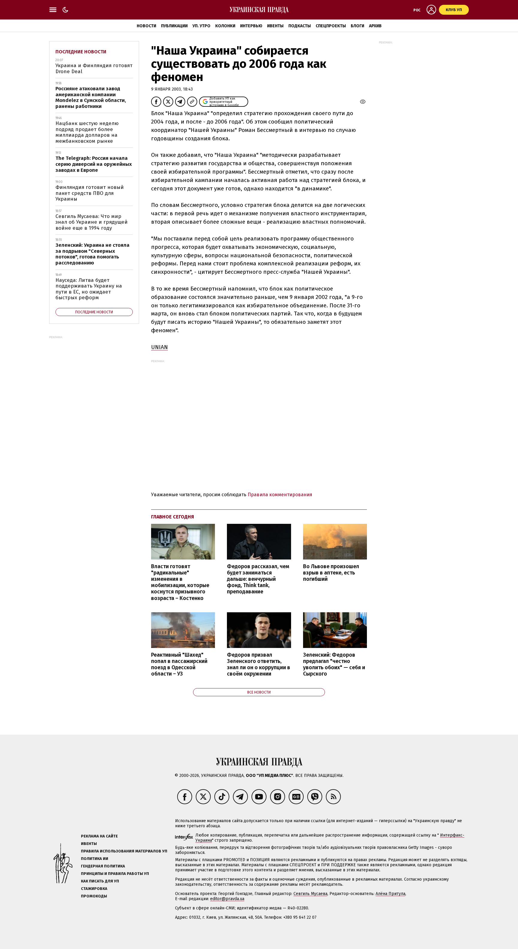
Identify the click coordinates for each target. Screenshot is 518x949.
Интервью (251, 25)
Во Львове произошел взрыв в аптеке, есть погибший (331, 572)
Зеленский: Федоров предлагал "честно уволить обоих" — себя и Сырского (334, 664)
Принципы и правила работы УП (115, 873)
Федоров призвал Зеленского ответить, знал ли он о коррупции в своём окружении (258, 664)
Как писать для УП (100, 881)
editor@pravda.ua (227, 898)
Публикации (174, 25)
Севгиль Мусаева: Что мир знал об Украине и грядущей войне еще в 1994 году (91, 222)
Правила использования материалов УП (124, 851)
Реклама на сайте (99, 836)
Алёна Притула (390, 893)
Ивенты (275, 25)
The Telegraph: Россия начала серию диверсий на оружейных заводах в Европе (93, 164)
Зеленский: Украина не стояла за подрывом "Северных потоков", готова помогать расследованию (92, 254)
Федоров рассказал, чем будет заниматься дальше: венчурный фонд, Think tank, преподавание (258, 579)
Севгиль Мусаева (310, 893)
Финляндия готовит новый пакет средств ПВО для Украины (89, 193)
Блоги (357, 25)
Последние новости (80, 52)
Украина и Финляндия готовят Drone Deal (93, 68)
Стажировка (94, 888)
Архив (375, 25)
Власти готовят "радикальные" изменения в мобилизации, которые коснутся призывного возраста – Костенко (180, 582)
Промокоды (94, 896)
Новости (146, 25)
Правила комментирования (280, 494)
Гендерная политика (103, 866)
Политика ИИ (94, 858)
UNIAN (159, 347)
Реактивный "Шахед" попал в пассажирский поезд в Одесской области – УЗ (179, 664)
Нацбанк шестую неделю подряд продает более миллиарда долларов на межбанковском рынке (87, 132)
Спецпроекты (331, 25)
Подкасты (299, 25)
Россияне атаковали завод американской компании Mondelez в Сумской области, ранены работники (90, 97)
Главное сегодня (172, 517)
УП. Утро (201, 25)
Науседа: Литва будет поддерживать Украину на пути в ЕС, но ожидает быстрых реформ (88, 289)
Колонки (225, 25)
